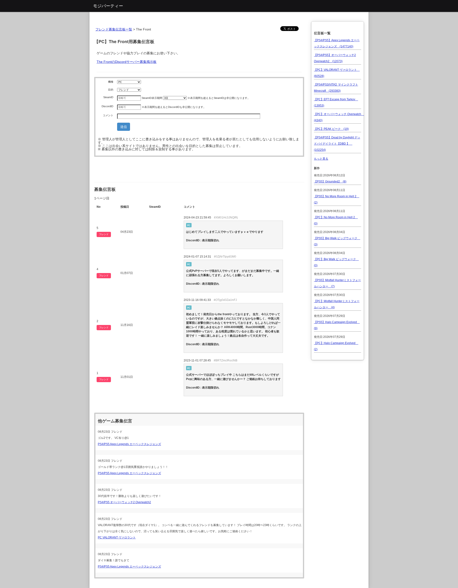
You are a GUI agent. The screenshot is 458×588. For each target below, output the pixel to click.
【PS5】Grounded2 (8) (330, 181)
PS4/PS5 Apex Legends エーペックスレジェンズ (129, 444)
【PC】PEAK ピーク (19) (331, 129)
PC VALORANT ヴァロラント (117, 537)
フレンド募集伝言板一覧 (113, 29)
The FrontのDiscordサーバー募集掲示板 (126, 62)
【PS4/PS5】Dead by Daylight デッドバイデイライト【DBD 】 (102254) (337, 144)
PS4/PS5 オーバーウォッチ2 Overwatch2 (124, 502)
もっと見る (321, 158)
